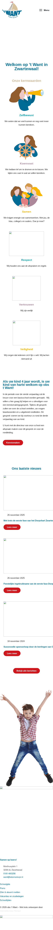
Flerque (17, 911)
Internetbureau (6, 911)
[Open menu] (44, 10)
